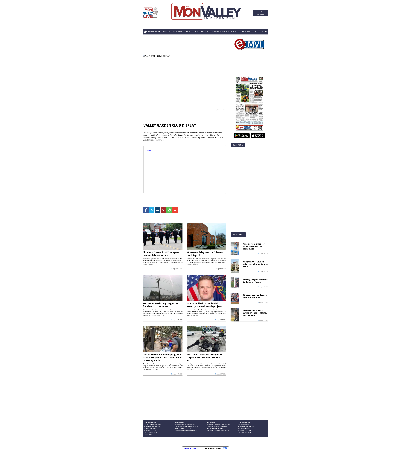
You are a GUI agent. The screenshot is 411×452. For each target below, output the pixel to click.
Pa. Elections (191, 31)
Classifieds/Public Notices (223, 31)
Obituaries (178, 31)
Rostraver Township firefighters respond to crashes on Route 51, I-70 (205, 357)
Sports (166, 31)
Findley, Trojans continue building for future (255, 280)
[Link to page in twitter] (151, 210)
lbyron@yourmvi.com (221, 426)
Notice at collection (192, 448)
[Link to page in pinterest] (163, 210)
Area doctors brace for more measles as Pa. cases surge (253, 246)
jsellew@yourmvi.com (190, 430)
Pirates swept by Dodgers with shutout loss (255, 296)
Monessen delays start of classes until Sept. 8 (205, 254)
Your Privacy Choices (212, 448)
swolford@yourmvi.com (191, 426)
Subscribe (260, 14)
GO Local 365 (244, 31)
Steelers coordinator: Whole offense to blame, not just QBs (255, 313)
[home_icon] (145, 32)
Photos (204, 31)
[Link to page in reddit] (175, 210)
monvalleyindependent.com (152, 426)
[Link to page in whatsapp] (169, 210)
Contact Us (258, 31)
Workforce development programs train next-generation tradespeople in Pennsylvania (162, 357)
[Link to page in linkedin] (157, 210)
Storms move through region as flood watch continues (160, 305)
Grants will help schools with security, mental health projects (204, 305)
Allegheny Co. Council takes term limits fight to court (255, 264)
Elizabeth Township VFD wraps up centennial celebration (161, 254)
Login (260, 11)
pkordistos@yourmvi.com (222, 430)
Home (149, 150)
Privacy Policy (148, 434)
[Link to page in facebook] (146, 210)
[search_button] (266, 32)
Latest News (153, 31)
